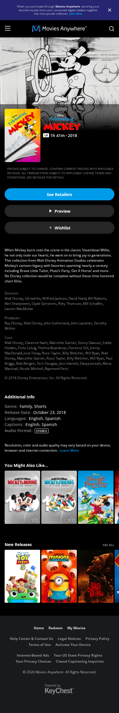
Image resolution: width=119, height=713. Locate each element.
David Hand (77, 298)
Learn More (69, 450)
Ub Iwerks (33, 298)
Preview (62, 211)
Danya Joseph (90, 363)
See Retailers (59, 194)
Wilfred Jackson (54, 298)
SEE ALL (108, 545)
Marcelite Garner (62, 342)
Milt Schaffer (93, 303)
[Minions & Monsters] (59, 576)
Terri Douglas (47, 363)
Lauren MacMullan (19, 308)
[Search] (111, 29)
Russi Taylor (51, 353)
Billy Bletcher (72, 353)
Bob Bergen (25, 363)
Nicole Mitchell (31, 368)
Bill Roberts (97, 298)
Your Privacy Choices (33, 661)
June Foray (32, 353)
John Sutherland (56, 323)
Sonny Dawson (89, 342)
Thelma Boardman (52, 347)
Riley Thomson (69, 303)
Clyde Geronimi (44, 303)
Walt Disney (14, 298)
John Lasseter (81, 323)
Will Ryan (92, 353)
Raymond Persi (56, 368)
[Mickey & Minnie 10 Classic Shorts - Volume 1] (22, 497)
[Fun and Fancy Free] (96, 497)
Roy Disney (13, 323)
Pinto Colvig (27, 347)
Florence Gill (78, 347)
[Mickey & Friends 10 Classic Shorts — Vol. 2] (59, 497)
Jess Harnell (68, 363)
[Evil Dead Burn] (96, 576)
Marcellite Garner (31, 358)
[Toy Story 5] (22, 576)
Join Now (75, 14)
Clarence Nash (36, 342)
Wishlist (62, 228)
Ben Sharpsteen (17, 303)
